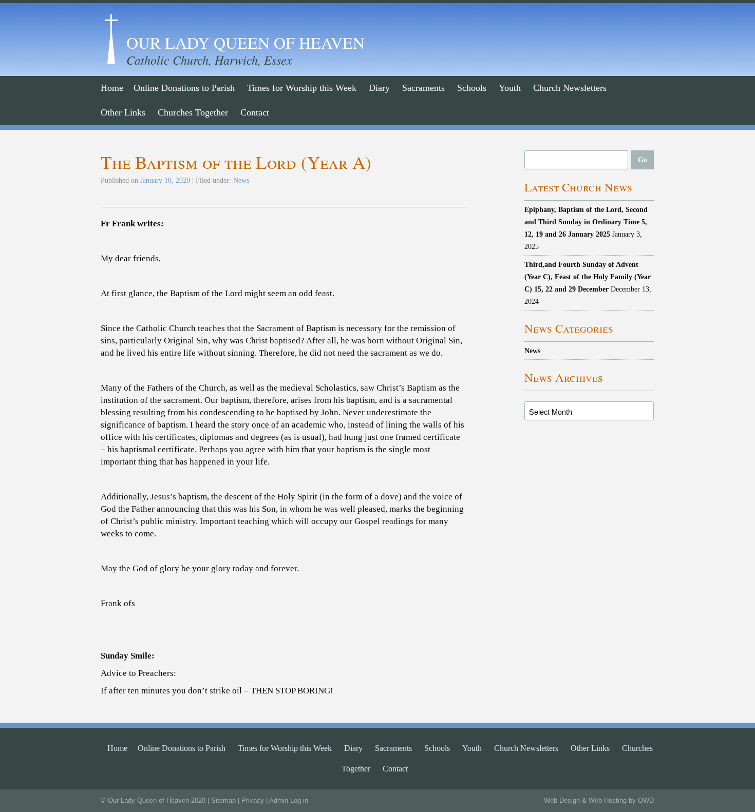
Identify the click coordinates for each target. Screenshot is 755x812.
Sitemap (223, 800)
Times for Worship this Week (301, 88)
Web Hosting (608, 800)
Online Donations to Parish (184, 88)
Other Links (123, 112)
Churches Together (193, 112)
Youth (510, 88)
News (241, 180)
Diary (379, 88)
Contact (254, 112)
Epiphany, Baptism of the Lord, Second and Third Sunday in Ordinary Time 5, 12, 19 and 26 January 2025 (586, 221)
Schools (471, 88)
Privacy (252, 800)
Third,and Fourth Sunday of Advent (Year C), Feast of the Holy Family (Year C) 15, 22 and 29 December (587, 276)
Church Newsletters (570, 88)
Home (112, 88)
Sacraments (423, 88)
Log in (299, 800)
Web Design (562, 800)
